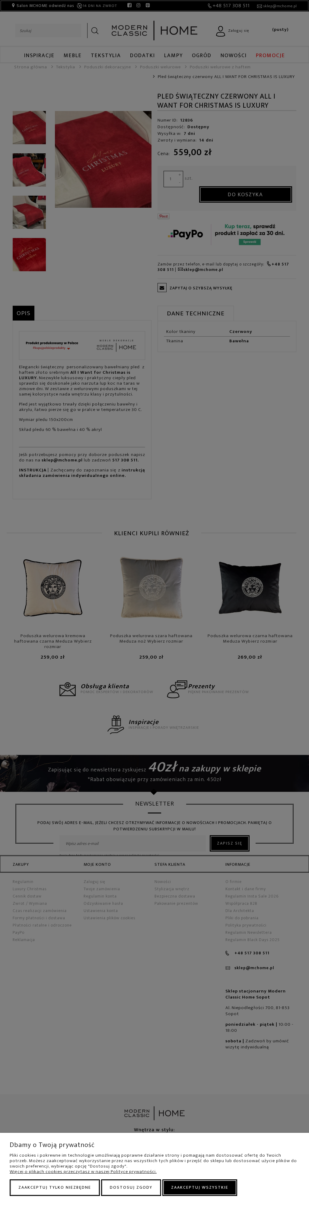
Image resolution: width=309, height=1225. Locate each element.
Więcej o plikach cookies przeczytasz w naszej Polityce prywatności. (83, 1171)
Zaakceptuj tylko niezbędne (54, 1187)
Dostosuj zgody (131, 1187)
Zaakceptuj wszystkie (199, 1187)
